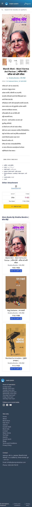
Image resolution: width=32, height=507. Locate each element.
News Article (7, 433)
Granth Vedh (7, 427)
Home (5, 417)
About (5, 419)
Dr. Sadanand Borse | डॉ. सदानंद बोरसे (16, 81)
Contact (5, 431)
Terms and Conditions (10, 443)
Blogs (4, 441)
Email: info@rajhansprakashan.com (14, 462)
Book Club (6, 429)
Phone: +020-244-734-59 (10, 465)
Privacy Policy (7, 445)
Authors (5, 425)
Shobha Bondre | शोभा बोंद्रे (17, 78)
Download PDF (16, 188)
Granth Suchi (7, 439)
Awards (5, 437)
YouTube (5, 435)
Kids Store (6, 423)
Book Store (6, 421)
